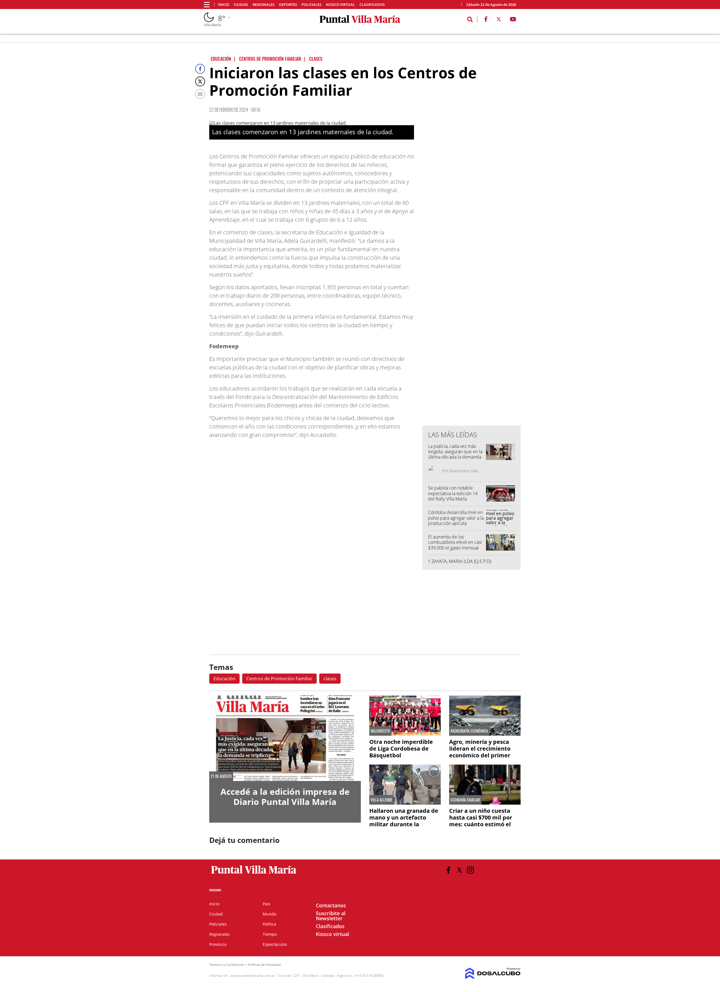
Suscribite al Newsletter (330, 916)
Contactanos (331, 905)
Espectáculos (275, 944)
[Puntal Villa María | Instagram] (470, 870)
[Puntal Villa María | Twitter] (498, 20)
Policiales (311, 4)
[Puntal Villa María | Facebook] (485, 20)
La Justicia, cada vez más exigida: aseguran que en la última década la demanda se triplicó (455, 454)
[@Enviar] (200, 94)
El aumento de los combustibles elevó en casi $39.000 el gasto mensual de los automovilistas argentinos (455, 548)
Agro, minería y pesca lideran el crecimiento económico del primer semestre (479, 752)
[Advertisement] (471, 308)
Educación (224, 678)
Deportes (288, 4)
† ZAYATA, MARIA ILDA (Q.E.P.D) (459, 561)
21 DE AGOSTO (221, 776)
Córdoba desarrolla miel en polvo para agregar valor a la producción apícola (456, 517)
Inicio (223, 4)
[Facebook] (200, 69)
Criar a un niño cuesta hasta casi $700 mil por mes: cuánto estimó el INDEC (480, 821)
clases (329, 678)
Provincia (217, 944)
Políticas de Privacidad (264, 964)
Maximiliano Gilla (463, 470)
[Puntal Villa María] (253, 874)
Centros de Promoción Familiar (279, 678)
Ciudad (241, 4)
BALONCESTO (380, 731)
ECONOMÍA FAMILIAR (465, 800)
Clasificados (372, 4)
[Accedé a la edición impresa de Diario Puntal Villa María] (285, 738)
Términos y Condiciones (226, 964)
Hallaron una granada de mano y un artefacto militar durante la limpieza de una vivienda (404, 821)
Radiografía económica (469, 731)
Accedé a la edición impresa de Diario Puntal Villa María (285, 796)
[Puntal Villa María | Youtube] (513, 20)
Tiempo (270, 934)
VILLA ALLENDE (381, 800)
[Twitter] (200, 81)
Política (269, 924)
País (266, 903)
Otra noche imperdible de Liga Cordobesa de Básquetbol (401, 748)
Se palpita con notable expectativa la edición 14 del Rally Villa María (453, 493)
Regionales (263, 4)
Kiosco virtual (340, 4)
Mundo (269, 914)
